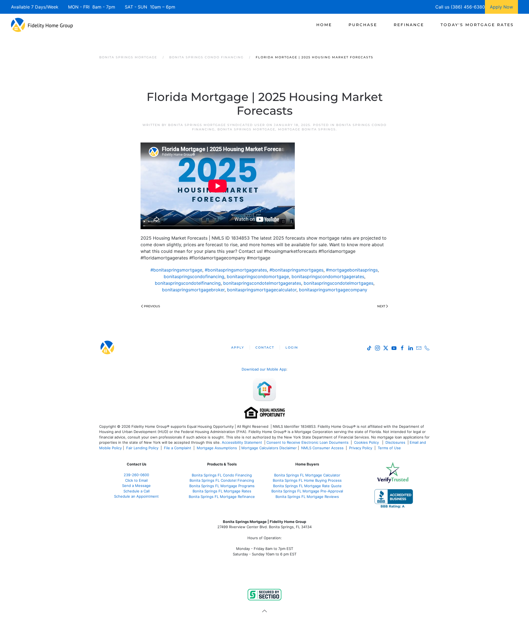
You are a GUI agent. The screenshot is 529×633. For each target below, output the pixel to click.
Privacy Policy (360, 448)
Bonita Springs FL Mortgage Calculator (307, 475)
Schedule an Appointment (136, 496)
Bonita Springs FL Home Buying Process (307, 480)
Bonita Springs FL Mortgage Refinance (222, 496)
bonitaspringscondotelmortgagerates (262, 283)
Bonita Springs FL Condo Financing (222, 475)
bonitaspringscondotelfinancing (188, 283)
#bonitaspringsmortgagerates (236, 270)
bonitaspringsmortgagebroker (193, 289)
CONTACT (264, 347)
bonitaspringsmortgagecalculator (261, 289)
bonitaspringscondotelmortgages (338, 283)
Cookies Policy (367, 442)
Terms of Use (390, 448)
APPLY (237, 347)
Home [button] (324, 24)
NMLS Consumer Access (322, 448)
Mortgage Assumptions (217, 448)
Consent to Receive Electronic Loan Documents (307, 442)
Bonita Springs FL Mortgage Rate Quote (307, 486)
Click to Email (136, 480)
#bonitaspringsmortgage (176, 270)
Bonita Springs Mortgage (246, 129)
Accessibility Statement (242, 442)
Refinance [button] (409, 24)
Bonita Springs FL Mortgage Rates (222, 491)
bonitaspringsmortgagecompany (333, 289)
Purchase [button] (363, 24)
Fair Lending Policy (142, 448)
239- (136, 475)
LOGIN (291, 347)
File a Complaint (178, 448)
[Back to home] (42, 25)
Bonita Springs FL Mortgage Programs (222, 486)
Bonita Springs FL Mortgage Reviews (307, 496)
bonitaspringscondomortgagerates (328, 276)
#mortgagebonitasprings (352, 270)
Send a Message (136, 485)
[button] (264, 611)
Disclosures (395, 442)
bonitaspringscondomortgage (258, 276)
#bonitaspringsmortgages (296, 270)
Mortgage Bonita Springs (307, 129)
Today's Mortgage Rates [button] (477, 24)
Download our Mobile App (264, 369)
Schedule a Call (136, 491)
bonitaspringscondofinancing (194, 276)
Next (381, 306)
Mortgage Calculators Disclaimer (269, 448)
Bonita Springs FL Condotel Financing (222, 480)
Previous (152, 306)
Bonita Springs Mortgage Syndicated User (216, 125)
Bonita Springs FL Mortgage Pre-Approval (307, 491)
